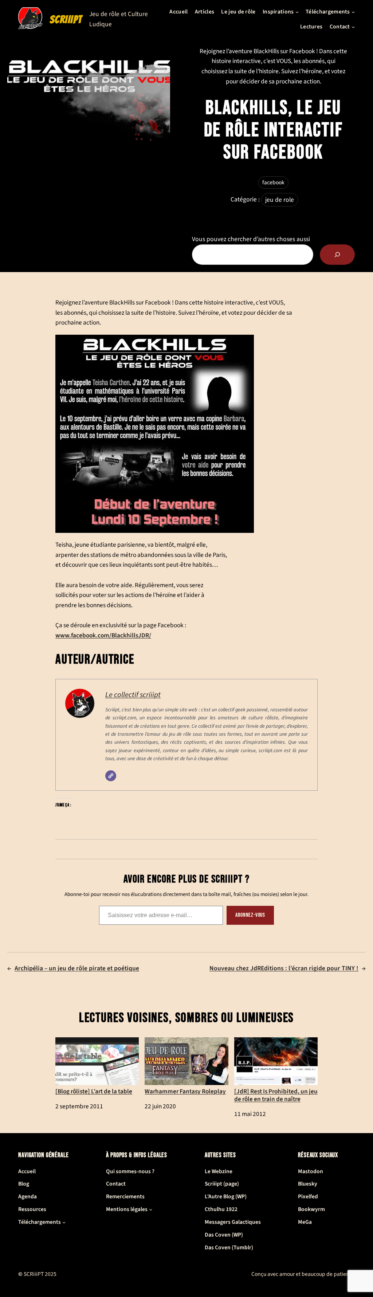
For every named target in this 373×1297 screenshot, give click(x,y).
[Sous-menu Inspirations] (297, 11)
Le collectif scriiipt (133, 694)
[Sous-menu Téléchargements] (353, 11)
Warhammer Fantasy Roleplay (185, 1091)
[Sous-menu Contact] (353, 26)
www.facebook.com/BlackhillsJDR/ (103, 635)
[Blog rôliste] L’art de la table (93, 1091)
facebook (273, 182)
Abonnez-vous (250, 915)
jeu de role (279, 199)
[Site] (110, 775)
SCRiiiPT (66, 19)
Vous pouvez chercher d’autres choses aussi (251, 239)
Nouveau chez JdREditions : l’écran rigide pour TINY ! (283, 968)
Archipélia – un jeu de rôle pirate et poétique (77, 968)
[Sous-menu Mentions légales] (150, 1209)
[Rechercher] (337, 254)
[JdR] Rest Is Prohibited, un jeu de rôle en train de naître (276, 1095)
